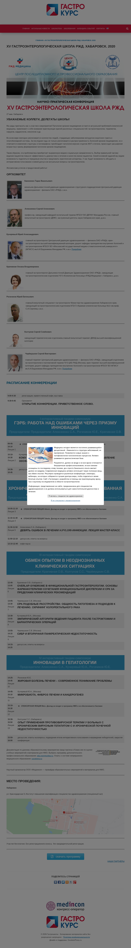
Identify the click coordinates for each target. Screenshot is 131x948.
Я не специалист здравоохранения (65, 500)
